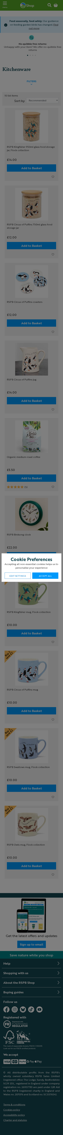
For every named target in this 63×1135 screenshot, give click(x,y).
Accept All (45, 575)
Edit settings (17, 575)
